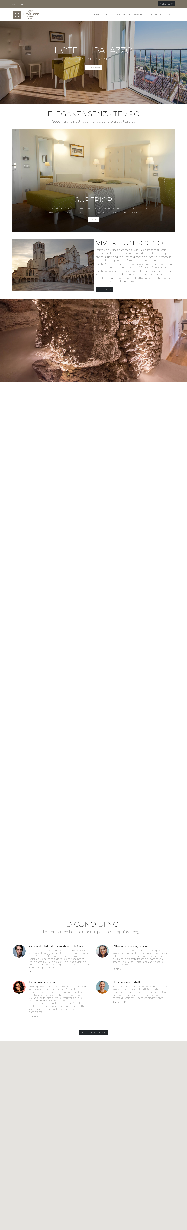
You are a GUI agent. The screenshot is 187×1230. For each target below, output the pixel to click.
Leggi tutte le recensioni (94, 1032)
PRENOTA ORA (166, 4)
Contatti (170, 14)
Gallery (116, 14)
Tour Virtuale (156, 14)
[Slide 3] (99, 99)
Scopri (93, 220)
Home (96, 14)
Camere (106, 14)
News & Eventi (139, 14)
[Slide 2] (93, 99)
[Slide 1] (88, 99)
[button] (20, 4)
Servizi (126, 14)
